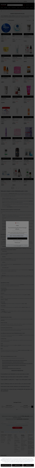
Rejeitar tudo (17, 465)
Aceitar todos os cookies (6, 465)
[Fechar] (33, 457)
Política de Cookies (27, 462)
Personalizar (28, 465)
